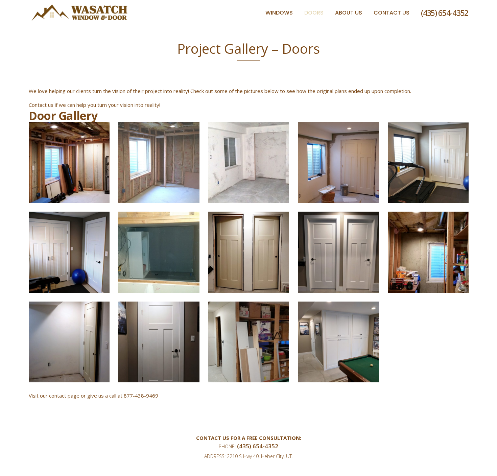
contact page (64, 395)
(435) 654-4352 (444, 12)
